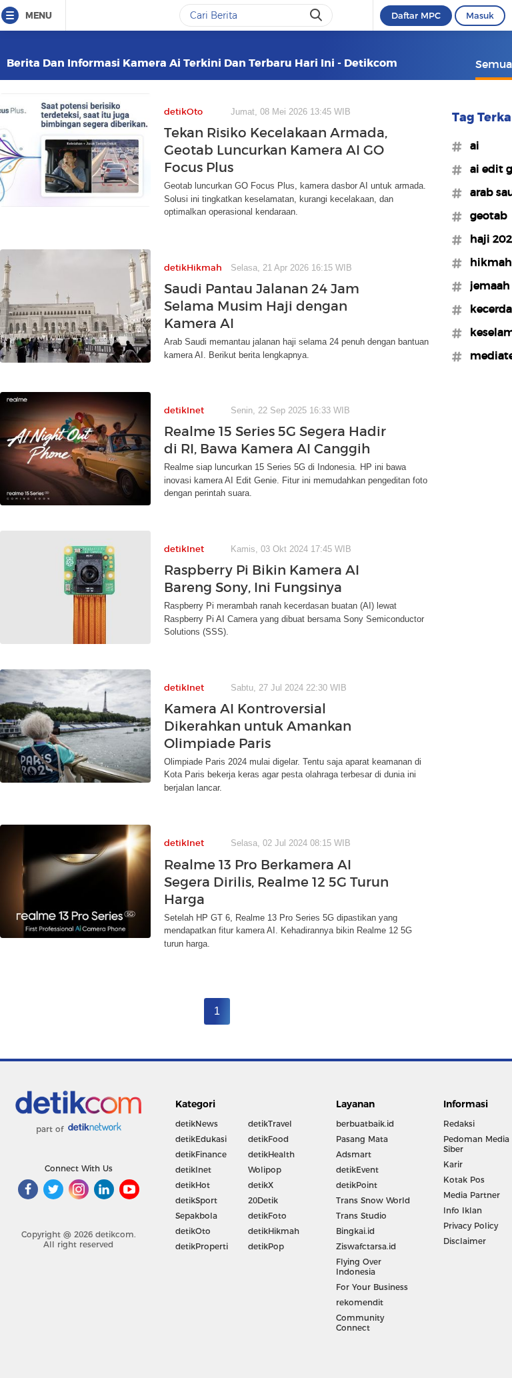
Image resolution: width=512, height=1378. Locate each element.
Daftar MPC (416, 15)
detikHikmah (273, 1231)
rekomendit (359, 1302)
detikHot (192, 1185)
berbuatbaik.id (365, 1124)
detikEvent (357, 1170)
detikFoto (267, 1216)
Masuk (480, 15)
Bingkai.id (355, 1231)
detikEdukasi (201, 1139)
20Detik (263, 1200)
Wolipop (264, 1170)
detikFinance (201, 1154)
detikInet (193, 1170)
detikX (260, 1185)
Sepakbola (196, 1216)
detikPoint (356, 1185)
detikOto (193, 1231)
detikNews (196, 1124)
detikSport (196, 1200)
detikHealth (271, 1154)
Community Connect (360, 1323)
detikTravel (270, 1124)
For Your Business (372, 1287)
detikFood (268, 1139)
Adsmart (353, 1154)
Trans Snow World (373, 1200)
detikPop (266, 1246)
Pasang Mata (362, 1139)
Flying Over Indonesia (358, 1267)
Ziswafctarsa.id (366, 1246)
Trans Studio (361, 1216)
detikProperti (201, 1246)
